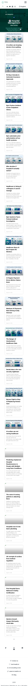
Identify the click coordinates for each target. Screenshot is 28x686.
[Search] (3, 6)
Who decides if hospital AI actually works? (12, 168)
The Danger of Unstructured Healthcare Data (11, 341)
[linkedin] (12, 6)
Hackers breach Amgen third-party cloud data (12, 621)
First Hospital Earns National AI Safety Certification (13, 591)
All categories (9, 14)
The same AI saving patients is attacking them (13, 497)
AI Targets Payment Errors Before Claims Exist (13, 280)
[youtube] (10, 6)
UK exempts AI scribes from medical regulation (14, 559)
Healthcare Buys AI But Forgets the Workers (12, 249)
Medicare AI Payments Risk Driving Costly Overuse (14, 311)
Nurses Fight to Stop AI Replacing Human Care (13, 401)
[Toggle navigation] (25, 2)
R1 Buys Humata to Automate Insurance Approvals (13, 77)
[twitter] (7, 6)
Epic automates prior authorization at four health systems (13, 138)
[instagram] (15, 6)
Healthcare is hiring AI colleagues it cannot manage (13, 188)
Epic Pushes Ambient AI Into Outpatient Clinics (13, 107)
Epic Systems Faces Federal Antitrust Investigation (13, 219)
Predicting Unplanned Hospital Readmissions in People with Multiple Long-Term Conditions (14, 464)
